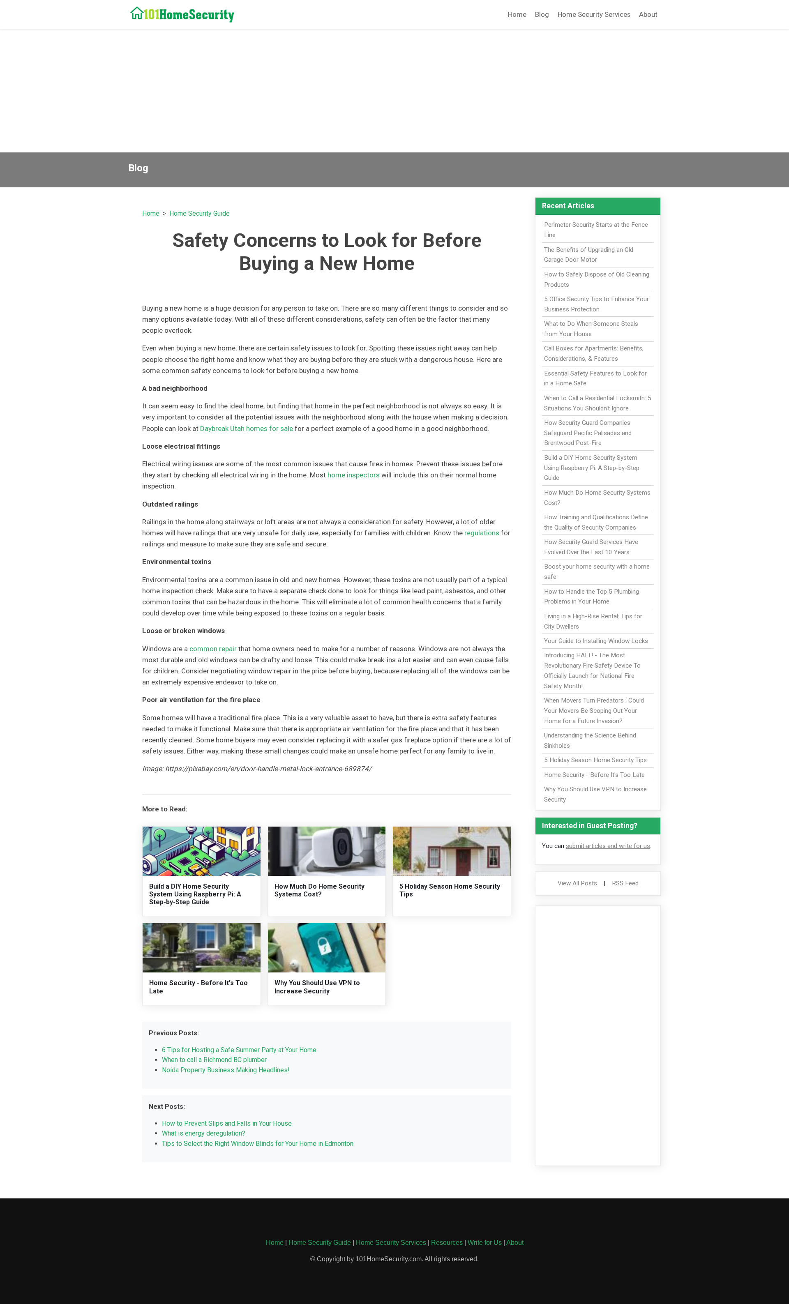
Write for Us (485, 1242)
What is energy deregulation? (203, 1133)
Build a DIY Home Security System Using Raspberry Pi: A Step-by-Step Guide (195, 894)
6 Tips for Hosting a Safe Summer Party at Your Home (239, 1050)
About (648, 14)
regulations (481, 533)
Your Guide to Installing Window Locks (596, 641)
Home (517, 14)
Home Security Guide (199, 213)
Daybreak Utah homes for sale (246, 428)
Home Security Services (594, 14)
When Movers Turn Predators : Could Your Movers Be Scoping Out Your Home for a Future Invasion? (594, 711)
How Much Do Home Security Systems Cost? (320, 890)
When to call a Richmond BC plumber (214, 1060)
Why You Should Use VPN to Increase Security (317, 987)
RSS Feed (625, 883)
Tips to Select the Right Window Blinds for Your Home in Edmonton (257, 1143)
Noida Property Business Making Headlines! (226, 1070)
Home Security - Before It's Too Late (594, 775)
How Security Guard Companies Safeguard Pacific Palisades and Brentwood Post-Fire (588, 433)
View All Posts (577, 883)
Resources (447, 1242)
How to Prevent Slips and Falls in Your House (227, 1123)
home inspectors (354, 475)
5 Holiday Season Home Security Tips (595, 760)
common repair (213, 649)
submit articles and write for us (608, 846)
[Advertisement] (394, 90)
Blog (542, 14)
